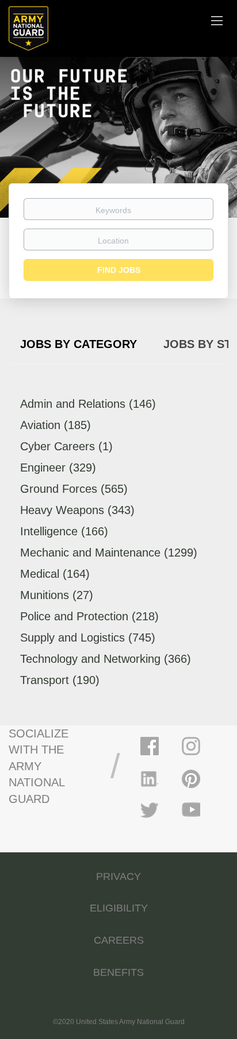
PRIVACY (118, 876)
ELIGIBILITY (119, 908)
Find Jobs (118, 270)
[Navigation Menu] (217, 20)
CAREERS (119, 940)
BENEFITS (118, 972)
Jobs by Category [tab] (78, 344)
